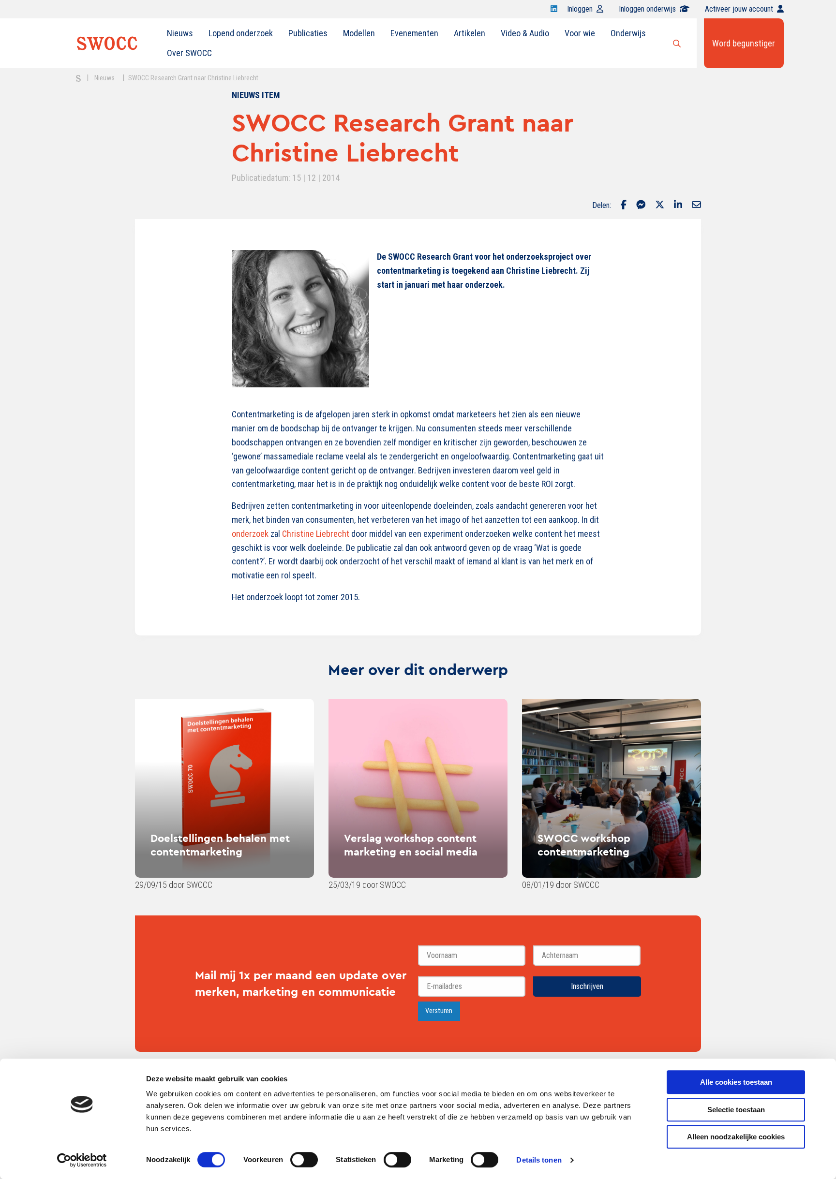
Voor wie (580, 33)
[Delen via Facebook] (624, 205)
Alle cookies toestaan (736, 1082)
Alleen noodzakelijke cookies (736, 1137)
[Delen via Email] (696, 205)
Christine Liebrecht (315, 534)
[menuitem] (180, 33)
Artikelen (469, 33)
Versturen (438, 1011)
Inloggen (580, 9)
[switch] (304, 1159)
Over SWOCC (189, 53)
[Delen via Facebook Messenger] (640, 205)
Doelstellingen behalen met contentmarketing (220, 844)
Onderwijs (628, 33)
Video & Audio (525, 33)
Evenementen (414, 33)
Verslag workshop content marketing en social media (411, 844)
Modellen (359, 33)
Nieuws (180, 33)
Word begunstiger (743, 43)
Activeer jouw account (739, 9)
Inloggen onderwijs (647, 9)
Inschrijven (587, 986)
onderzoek (250, 534)
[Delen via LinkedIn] (678, 205)
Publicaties (308, 33)
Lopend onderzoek (241, 33)
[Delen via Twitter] (659, 205)
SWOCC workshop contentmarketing (583, 844)
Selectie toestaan (736, 1109)
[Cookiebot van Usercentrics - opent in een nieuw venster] (82, 1160)
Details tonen (538, 1160)
